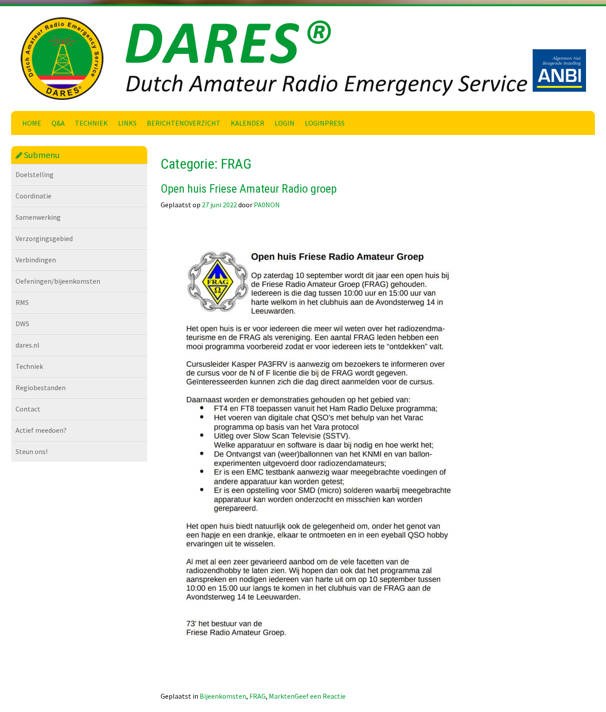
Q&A (58, 123)
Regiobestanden (41, 387)
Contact (28, 408)
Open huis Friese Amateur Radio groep (249, 188)
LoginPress (325, 123)
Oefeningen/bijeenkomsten (58, 281)
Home (31, 123)
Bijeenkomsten (223, 696)
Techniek (91, 123)
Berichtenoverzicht (183, 123)
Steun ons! (31, 451)
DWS (22, 323)
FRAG (257, 696)
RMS (22, 302)
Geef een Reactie (320, 696)
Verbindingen (36, 259)
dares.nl (27, 344)
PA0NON (267, 204)
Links (127, 123)
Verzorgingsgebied (44, 238)
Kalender (247, 123)
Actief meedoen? (41, 430)
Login (285, 123)
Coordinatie (33, 195)
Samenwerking (38, 217)
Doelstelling (35, 174)
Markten (282, 696)
